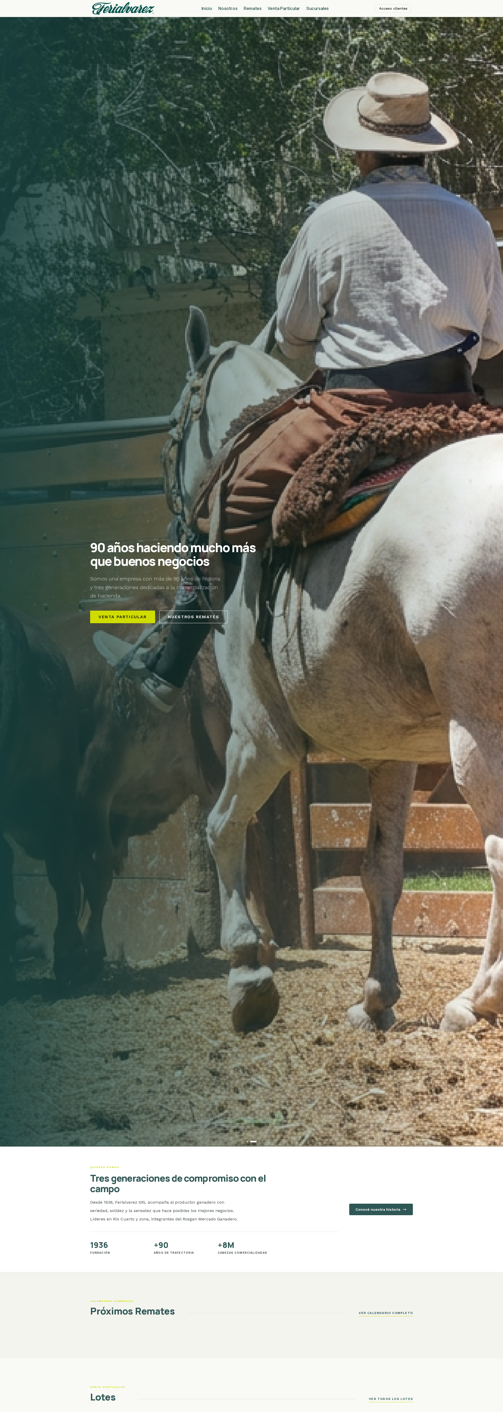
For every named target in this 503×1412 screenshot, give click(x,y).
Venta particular (123, 616)
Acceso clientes (393, 8)
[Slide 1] (247, 1141)
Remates (252, 8)
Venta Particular (284, 8)
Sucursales (317, 8)
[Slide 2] (253, 1141)
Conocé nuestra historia (378, 1209)
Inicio (206, 8)
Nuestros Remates (193, 616)
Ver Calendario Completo (386, 1313)
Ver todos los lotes (391, 1399)
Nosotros (227, 8)
